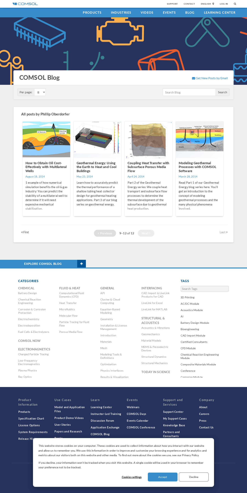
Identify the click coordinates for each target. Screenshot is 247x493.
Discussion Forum (102, 420)
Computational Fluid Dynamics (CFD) (71, 294)
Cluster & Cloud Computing (110, 301)
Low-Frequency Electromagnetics (29, 362)
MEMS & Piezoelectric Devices (154, 348)
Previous (105, 233)
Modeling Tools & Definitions (111, 356)
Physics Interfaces (112, 370)
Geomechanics (150, 334)
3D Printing (188, 297)
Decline (193, 477)
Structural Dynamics (153, 356)
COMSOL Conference (141, 427)
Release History (29, 439)
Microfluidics (67, 309)
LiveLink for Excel (152, 303)
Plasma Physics (27, 370)
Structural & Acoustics (153, 320)
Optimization (108, 364)
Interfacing (151, 288)
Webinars (133, 407)
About (203, 407)
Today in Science (155, 372)
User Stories (62, 425)
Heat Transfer (68, 303)
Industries (121, 12)
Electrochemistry (28, 319)
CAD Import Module (193, 335)
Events (169, 12)
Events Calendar (137, 420)
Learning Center (219, 12)
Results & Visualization (114, 377)
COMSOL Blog (100, 434)
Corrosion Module (192, 377)
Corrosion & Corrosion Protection (32, 311)
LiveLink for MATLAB (154, 309)
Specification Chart (31, 418)
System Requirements (32, 432)
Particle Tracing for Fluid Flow (74, 323)
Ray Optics (25, 376)
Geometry (106, 319)
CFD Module (188, 348)
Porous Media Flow (71, 331)
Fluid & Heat (69, 288)
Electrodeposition (29, 325)
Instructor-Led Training (106, 414)
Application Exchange (105, 427)
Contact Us (206, 427)
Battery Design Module (195, 322)
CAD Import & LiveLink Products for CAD (155, 294)
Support (172, 3)
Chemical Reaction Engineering (29, 301)
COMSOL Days (136, 414)
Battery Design (27, 293)
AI (182, 316)
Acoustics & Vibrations (155, 327)
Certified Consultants (194, 341)
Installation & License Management (113, 327)
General (107, 288)
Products (92, 12)
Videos (147, 12)
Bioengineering (190, 329)
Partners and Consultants (171, 434)
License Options (29, 425)
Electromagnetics (34, 349)
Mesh (103, 348)
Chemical (26, 288)
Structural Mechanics (154, 363)
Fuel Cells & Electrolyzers (33, 331)
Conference (188, 370)
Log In (224, 3)
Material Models (151, 340)
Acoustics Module (192, 310)
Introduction (108, 335)
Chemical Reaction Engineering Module (200, 356)
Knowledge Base (174, 425)
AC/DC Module (190, 303)
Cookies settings (132, 477)
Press (202, 420)
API (102, 293)
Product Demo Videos (69, 418)
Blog (190, 12)
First (26, 232)
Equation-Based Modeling (110, 311)
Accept (162, 477)
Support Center (173, 412)
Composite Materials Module (198, 364)
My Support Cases (175, 418)
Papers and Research (68, 431)
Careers (204, 414)
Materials (106, 341)
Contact (189, 3)
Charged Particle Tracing (33, 354)
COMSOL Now (29, 340)
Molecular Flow (68, 315)
